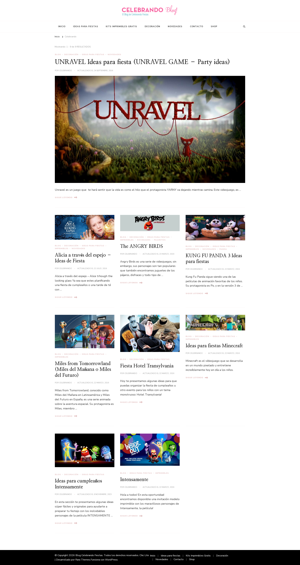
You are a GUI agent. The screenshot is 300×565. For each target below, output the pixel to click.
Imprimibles (61, 248)
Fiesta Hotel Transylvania (147, 366)
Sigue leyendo (63, 197)
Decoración (152, 26)
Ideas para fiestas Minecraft (214, 346)
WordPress (111, 559)
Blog (58, 54)
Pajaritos (160, 240)
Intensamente (134, 479)
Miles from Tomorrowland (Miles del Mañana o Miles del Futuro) (83, 369)
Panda (223, 249)
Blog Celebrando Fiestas (89, 555)
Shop (214, 26)
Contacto (196, 26)
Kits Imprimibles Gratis (121, 26)
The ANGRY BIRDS (141, 246)
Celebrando (65, 70)
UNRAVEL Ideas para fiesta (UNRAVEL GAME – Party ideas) (142, 62)
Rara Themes (82, 559)
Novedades (175, 26)
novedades (114, 54)
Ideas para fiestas (85, 26)
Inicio (61, 26)
